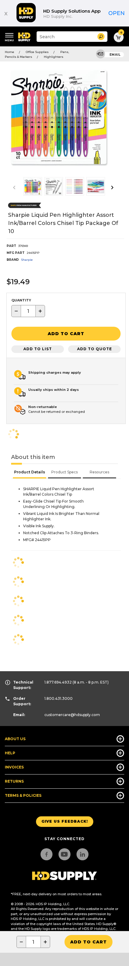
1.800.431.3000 (58, 698)
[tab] (29, 472)
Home (9, 52)
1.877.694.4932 (58, 682)
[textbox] (28, 311)
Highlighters (53, 57)
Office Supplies (37, 52)
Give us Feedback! (64, 821)
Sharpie (27, 260)
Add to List (37, 349)
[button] (100, 36)
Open (116, 13)
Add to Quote (94, 349)
